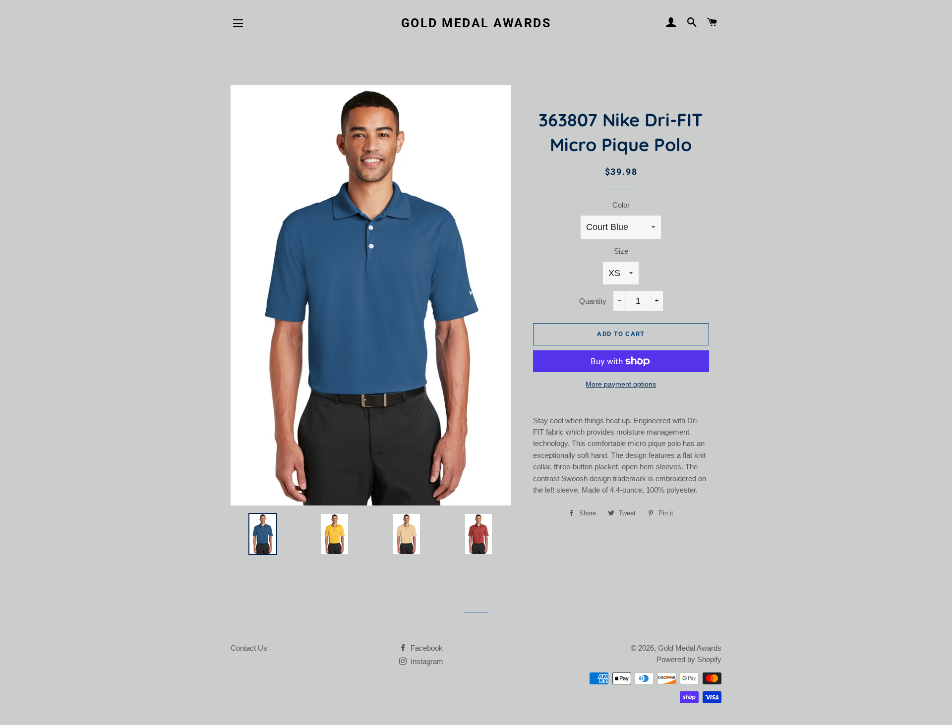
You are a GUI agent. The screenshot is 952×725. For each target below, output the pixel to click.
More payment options (621, 384)
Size (621, 251)
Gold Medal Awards (476, 23)
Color (621, 205)
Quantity (592, 301)
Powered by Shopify (688, 659)
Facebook (426, 648)
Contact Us (249, 648)
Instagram (426, 661)
